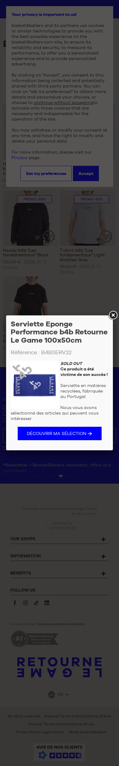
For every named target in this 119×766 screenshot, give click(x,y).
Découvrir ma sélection (56, 433)
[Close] (112, 315)
